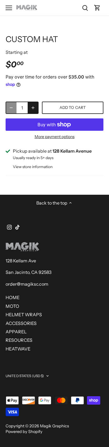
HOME (13, 297)
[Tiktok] (17, 226)
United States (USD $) (25, 376)
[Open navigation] (9, 8)
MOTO (12, 306)
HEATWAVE (18, 349)
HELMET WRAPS (24, 314)
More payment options (55, 137)
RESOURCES (19, 340)
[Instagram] (9, 226)
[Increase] (33, 108)
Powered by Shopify (24, 431)
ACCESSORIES (21, 323)
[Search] (85, 7)
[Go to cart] (97, 7)
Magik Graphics (54, 425)
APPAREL (16, 331)
